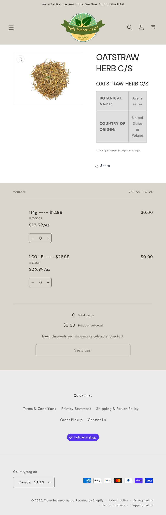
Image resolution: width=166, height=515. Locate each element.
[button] (11, 27)
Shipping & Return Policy (117, 408)
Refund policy (118, 500)
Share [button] (105, 165)
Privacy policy (143, 500)
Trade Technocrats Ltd (59, 500)
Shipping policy (142, 505)
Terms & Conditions (39, 408)
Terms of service (114, 505)
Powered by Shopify (89, 500)
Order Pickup (71, 419)
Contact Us (97, 419)
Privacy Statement (76, 408)
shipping (81, 336)
